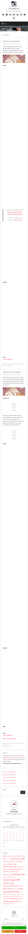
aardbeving (7, 856)
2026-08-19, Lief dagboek (9, 783)
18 (7, 837)
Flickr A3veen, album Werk (9, 738)
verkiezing (6, 898)
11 (7, 835)
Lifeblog (22, 364)
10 (4, 835)
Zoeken (5, 789)
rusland (11, 894)
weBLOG (5, 759)
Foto (10, 743)
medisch (8, 883)
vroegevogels (10, 901)
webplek (22, 755)
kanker (8, 871)
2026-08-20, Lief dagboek (9, 780)
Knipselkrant (16, 364)
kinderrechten (8, 874)
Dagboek (11, 364)
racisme (6, 894)
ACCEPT (14, 927)
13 (13, 835)
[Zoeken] (22, 792)
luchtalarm (6, 877)
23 (23, 837)
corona (19, 861)
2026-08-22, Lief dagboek (9, 774)
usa (21, 896)
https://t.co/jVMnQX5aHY (15, 212)
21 (16, 837)
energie (20, 867)
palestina (12, 892)
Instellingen (7, 931)
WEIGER (20, 931)
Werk (8, 745)
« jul (4, 846)
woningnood (6, 903)
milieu (20, 886)
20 (13, 837)
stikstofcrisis (21, 894)
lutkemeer (12, 877)
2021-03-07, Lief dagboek (11, 41)
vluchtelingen (15, 898)
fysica (7, 869)
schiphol (16, 894)
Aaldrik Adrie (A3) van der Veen (12, 757)
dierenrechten (9, 867)
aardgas (15, 856)
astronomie (18, 859)
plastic (21, 892)
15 (20, 835)
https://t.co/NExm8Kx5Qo (14, 214)
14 (16, 835)
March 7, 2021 (18, 220)
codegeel (6, 861)
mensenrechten (10, 886)
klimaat (19, 874)
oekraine (14, 888)
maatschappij (11, 880)
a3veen (19, 43)
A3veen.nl (14, 8)
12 (10, 835)
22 (20, 837)
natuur (7, 889)
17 (4, 837)
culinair (5, 864)
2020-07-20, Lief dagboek (11, 372)
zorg (12, 903)
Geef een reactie (9, 365)
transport (11, 896)
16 (23, 835)
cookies (24, 924)
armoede (8, 859)
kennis (15, 871)
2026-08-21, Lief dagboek (9, 777)
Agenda (6, 364)
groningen (14, 869)
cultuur (12, 864)
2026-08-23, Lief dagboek (9, 772)
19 (10, 837)
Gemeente (14, 743)
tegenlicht (5, 896)
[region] (14, 927)
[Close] (26, 921)
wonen (20, 901)
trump (17, 896)
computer (12, 861)
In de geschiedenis (7, 359)
